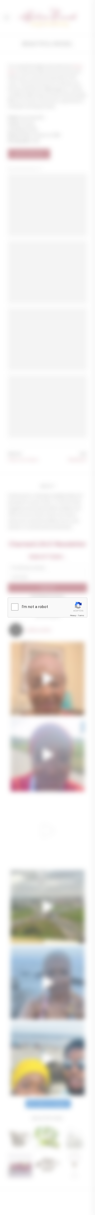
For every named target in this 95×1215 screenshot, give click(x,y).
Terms (81, 615)
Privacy (73, 615)
